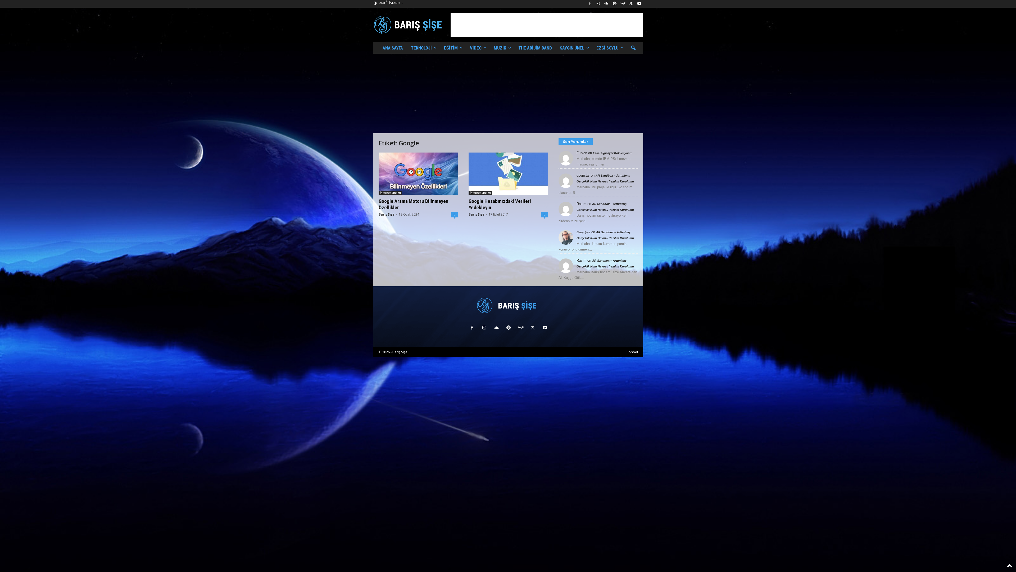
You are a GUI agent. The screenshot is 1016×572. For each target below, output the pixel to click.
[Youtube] (639, 4)
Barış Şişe (386, 214)
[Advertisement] (547, 25)
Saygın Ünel (572, 48)
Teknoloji (421, 48)
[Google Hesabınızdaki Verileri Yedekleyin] (508, 174)
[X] (631, 4)
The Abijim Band (535, 48)
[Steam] (623, 4)
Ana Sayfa (393, 48)
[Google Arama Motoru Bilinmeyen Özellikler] (418, 174)
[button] (633, 48)
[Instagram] (598, 4)
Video (476, 48)
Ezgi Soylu (607, 48)
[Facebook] (590, 4)
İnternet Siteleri (390, 193)
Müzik (500, 48)
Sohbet (632, 352)
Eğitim (451, 48)
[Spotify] (614, 4)
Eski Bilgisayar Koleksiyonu (612, 153)
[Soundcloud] (606, 4)
